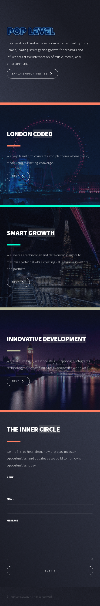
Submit (50, 570)
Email (10, 499)
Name (10, 477)
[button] (32, 73)
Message (12, 520)
